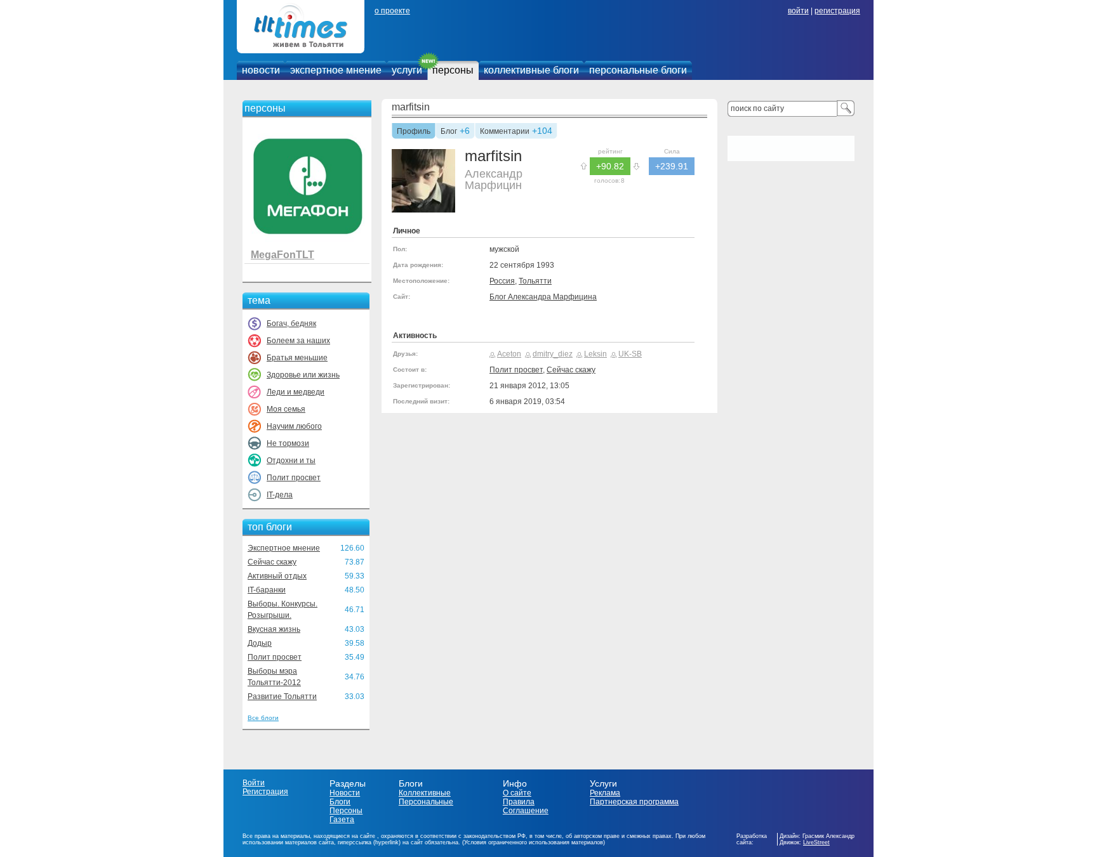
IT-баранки (267, 590)
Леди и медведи (295, 392)
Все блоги (263, 717)
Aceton (509, 354)
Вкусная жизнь (274, 629)
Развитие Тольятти (282, 696)
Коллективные (425, 792)
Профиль (413, 132)
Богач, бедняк (291, 323)
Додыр (260, 643)
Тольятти (535, 281)
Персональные (426, 801)
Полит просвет (294, 477)
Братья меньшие (297, 357)
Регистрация (265, 791)
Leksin (595, 354)
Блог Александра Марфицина (543, 296)
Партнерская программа (634, 801)
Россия (502, 281)
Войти (254, 782)
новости (261, 70)
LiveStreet (816, 842)
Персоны (345, 810)
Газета (341, 819)
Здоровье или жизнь (303, 374)
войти (798, 10)
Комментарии (504, 132)
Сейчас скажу (272, 562)
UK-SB (630, 354)
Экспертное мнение (284, 548)
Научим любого (294, 426)
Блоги (339, 801)
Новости (344, 792)
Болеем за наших (298, 340)
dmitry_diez (553, 354)
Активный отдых (277, 576)
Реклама (605, 792)
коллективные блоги (531, 70)
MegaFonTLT (282, 254)
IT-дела (280, 494)
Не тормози (288, 443)
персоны (453, 70)
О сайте (517, 792)
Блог (449, 132)
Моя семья (286, 409)
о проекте (392, 10)
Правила (519, 801)
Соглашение (525, 810)
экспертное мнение (336, 70)
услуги (407, 70)
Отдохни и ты (291, 460)
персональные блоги (638, 70)
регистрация (837, 10)
